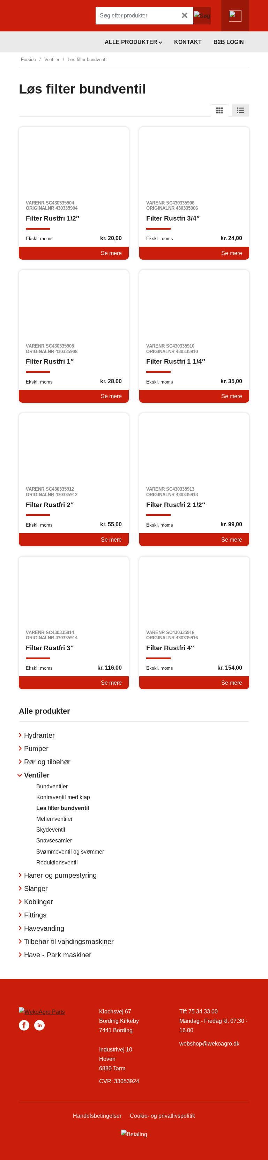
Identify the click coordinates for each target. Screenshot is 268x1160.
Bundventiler (52, 786)
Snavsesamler (54, 840)
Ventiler (51, 59)
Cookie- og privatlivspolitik (162, 1116)
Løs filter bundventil (62, 808)
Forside (28, 59)
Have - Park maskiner (57, 955)
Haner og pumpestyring (60, 875)
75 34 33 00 (203, 1011)
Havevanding (44, 928)
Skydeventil (50, 830)
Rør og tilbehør (47, 762)
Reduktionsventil (57, 862)
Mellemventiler (54, 819)
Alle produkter (131, 42)
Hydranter (39, 735)
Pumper (36, 748)
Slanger (36, 888)
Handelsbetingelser (97, 1116)
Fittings (35, 915)
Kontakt (188, 42)
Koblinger (38, 902)
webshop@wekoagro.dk (209, 1044)
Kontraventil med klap (63, 797)
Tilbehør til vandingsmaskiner (69, 941)
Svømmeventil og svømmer (70, 852)
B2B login (229, 42)
